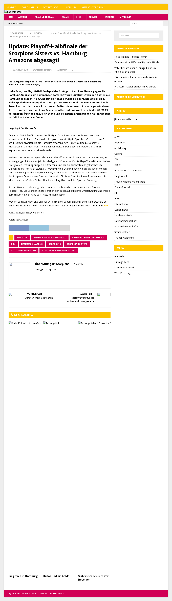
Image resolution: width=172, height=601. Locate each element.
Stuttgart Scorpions (43, 69)
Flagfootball (120, 176)
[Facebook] (152, 7)
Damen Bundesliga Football (49, 237)
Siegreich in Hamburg (23, 576)
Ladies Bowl (121, 209)
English (109, 17)
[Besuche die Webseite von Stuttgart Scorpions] (36, 275)
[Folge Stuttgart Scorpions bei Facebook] (40, 275)
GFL (116, 193)
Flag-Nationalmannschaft (128, 170)
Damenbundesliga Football (88, 237)
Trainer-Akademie (124, 237)
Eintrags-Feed (121, 262)
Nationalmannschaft (125, 221)
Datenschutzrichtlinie (92, 7)
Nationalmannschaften (126, 226)
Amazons (22, 237)
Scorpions (55, 244)
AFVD (78, 17)
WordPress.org (122, 273)
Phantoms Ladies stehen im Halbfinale (135, 86)
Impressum (71, 7)
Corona (118, 153)
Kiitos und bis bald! (56, 576)
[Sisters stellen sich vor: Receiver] (94, 447)
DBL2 (117, 165)
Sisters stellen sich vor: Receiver (93, 577)
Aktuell (22, 17)
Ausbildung (120, 148)
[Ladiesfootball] (13, 11)
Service (93, 17)
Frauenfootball (44, 17)
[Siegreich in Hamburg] (25, 447)
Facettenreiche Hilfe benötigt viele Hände (136, 62)
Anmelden (119, 256)
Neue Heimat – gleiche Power (130, 56)
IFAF (116, 198)
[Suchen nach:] (146, 23)
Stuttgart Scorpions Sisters (58, 250)
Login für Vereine (29, 7)
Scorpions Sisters (77, 244)
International (121, 204)
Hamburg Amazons (31, 244)
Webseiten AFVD (50, 7)
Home (10, 17)
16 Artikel (79, 264)
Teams (65, 17)
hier (106, 205)
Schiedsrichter (122, 232)
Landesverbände (123, 215)
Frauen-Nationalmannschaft (129, 181)
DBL (13, 244)
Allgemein (62, 69)
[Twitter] (158, 7)
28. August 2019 (20, 69)
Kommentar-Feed (124, 267)
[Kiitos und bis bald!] (59, 447)
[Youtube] (165, 7)
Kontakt (11, 7)
